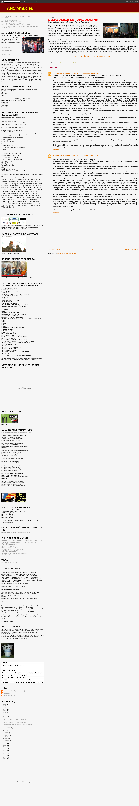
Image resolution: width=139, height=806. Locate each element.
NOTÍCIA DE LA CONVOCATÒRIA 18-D (15, 722)
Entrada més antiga (131, 249)
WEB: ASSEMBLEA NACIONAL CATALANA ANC (15, 16)
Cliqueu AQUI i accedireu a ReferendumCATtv (15, 532)
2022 (5, 711)
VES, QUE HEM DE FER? (9, 563)
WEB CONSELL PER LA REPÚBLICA (12, 23)
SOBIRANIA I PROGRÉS (8, 552)
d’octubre (7, 727)
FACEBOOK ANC (6, 17)
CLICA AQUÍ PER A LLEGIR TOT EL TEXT (92, 56)
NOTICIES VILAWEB (7, 546)
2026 (5, 704)
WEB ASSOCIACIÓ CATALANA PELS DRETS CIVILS (16, 24)
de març (7, 738)
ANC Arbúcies (20, 8)
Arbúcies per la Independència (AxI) (66, 73)
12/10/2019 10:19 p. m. (91, 155)
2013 (5, 752)
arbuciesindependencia (11, 695)
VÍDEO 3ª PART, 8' (7, 54)
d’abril (6, 737)
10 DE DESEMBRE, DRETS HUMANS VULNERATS (18, 724)
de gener (7, 741)
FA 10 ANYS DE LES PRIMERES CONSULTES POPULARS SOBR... (22, 721)
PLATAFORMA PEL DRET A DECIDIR (12, 549)
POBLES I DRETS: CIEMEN (9, 550)
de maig (7, 735)
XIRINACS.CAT (5, 554)
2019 (5, 716)
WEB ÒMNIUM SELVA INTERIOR (11, 22)
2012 (5, 753)
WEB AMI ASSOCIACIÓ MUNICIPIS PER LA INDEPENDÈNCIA (19, 26)
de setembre (8, 729)
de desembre (8, 717)
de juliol (7, 732)
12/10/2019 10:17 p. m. (91, 73)
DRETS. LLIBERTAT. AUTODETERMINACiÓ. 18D (17, 719)
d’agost (7, 730)
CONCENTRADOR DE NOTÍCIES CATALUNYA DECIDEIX (18, 542)
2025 (5, 705)
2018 (5, 743)
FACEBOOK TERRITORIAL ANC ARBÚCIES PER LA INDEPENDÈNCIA (22, 19)
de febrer (7, 740)
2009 (5, 759)
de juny (7, 733)
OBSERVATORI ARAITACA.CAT (10, 547)
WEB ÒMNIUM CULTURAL (9, 20)
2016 (5, 747)
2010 (5, 757)
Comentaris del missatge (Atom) (67, 253)
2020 (5, 714)
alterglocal (7, 693)
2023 (5, 709)
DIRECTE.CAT (5, 543)
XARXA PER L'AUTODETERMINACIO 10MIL (14, 553)
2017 (5, 745)
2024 (5, 707)
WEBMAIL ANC (5, 27)
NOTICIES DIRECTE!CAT (8, 545)
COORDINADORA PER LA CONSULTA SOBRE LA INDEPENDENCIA (21, 540)
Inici (92, 249)
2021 (5, 712)
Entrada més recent (54, 249)
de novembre (8, 725)
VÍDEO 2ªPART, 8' (6, 51)
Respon (56, 149)
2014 (5, 750)
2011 (5, 755)
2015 (5, 748)
